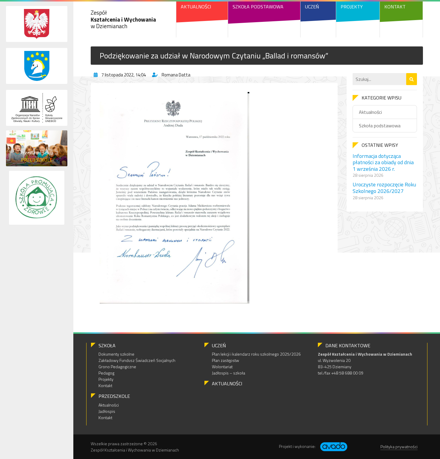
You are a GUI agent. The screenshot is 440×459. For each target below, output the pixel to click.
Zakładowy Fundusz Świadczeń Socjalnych (136, 360)
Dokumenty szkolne (116, 354)
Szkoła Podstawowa (258, 6)
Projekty (352, 6)
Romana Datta (176, 74)
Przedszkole (114, 396)
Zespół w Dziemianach (123, 19)
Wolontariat (222, 366)
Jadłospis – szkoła (228, 373)
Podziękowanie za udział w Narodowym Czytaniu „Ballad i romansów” (214, 55)
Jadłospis (106, 411)
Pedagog (106, 373)
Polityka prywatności (399, 446)
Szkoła (107, 345)
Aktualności (196, 6)
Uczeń (312, 6)
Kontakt (395, 6)
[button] (411, 79)
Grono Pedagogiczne (117, 366)
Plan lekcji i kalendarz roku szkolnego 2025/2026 (256, 354)
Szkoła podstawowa (379, 125)
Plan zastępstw (225, 360)
